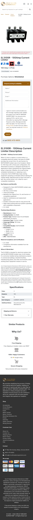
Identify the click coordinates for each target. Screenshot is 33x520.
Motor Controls (7, 414)
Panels (5, 418)
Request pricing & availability (12, 83)
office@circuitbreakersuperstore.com (15, 455)
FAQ (4, 442)
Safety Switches (7, 421)
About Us (5, 431)
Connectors (6, 409)
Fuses (4, 410)
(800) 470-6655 (13, 140)
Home (2, 14)
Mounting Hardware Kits (10, 416)
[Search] (30, 9)
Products (7, 14)
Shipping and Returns (10, 311)
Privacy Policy (10, 125)
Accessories (6, 405)
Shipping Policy (7, 435)
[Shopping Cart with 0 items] (24, 4)
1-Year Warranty (9, 315)
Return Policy (6, 436)
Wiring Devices (7, 423)
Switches (5, 419)
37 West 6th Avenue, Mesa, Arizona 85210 (17, 450)
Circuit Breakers (5, 71)
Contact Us (6, 433)
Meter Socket (7, 412)
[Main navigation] (31, 4)
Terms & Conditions (8, 440)
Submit (8, 134)
